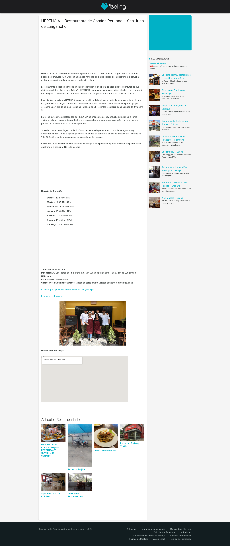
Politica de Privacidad (181, 539)
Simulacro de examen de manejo (149, 535)
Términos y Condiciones (153, 529)
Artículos (131, 529)
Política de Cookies (138, 539)
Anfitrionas (186, 532)
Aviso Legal (159, 539)
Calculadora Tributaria (164, 532)
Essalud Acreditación (181, 535)
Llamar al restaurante (52, 296)
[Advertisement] (92, 52)
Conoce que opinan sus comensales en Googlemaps (67, 289)
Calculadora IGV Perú (181, 529)
